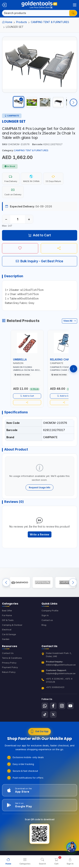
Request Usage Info (39, 487)
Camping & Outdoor (12, 625)
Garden (5, 639)
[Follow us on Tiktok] (45, 714)
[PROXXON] (42, 582)
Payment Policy (10, 667)
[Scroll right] (73, 102)
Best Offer (7, 610)
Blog (44, 625)
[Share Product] (59, 248)
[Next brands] (73, 582)
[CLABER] (65, 582)
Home (8, 22)
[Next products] (73, 368)
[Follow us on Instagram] (62, 706)
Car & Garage (9, 634)
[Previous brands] (6, 582)
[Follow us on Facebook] (53, 706)
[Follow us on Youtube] (70, 706)
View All (68, 320)
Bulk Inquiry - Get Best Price (41, 261)
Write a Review (39, 534)
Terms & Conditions (12, 658)
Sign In (45, 615)
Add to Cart (42, 235)
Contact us (47, 620)
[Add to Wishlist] (20, 248)
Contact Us (7, 653)
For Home (7, 615)
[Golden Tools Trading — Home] (39, 5)
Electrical (6, 629)
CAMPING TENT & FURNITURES (50, 22)
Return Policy (8, 672)
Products (21, 22)
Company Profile (50, 610)
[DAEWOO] (20, 582)
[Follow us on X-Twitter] (53, 714)
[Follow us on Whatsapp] (45, 706)
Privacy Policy (9, 662)
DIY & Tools (7, 620)
